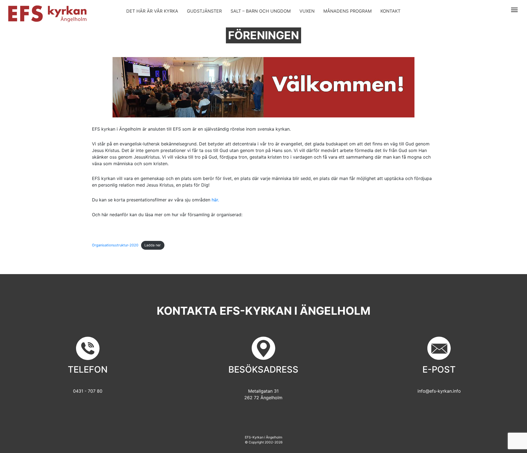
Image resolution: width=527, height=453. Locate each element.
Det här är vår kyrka (152, 11)
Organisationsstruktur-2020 (115, 245)
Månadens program (347, 11)
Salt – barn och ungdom (261, 11)
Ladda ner (152, 245)
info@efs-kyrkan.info (439, 391)
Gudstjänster (204, 11)
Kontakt (390, 11)
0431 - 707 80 (87, 391)
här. (215, 199)
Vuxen (307, 11)
